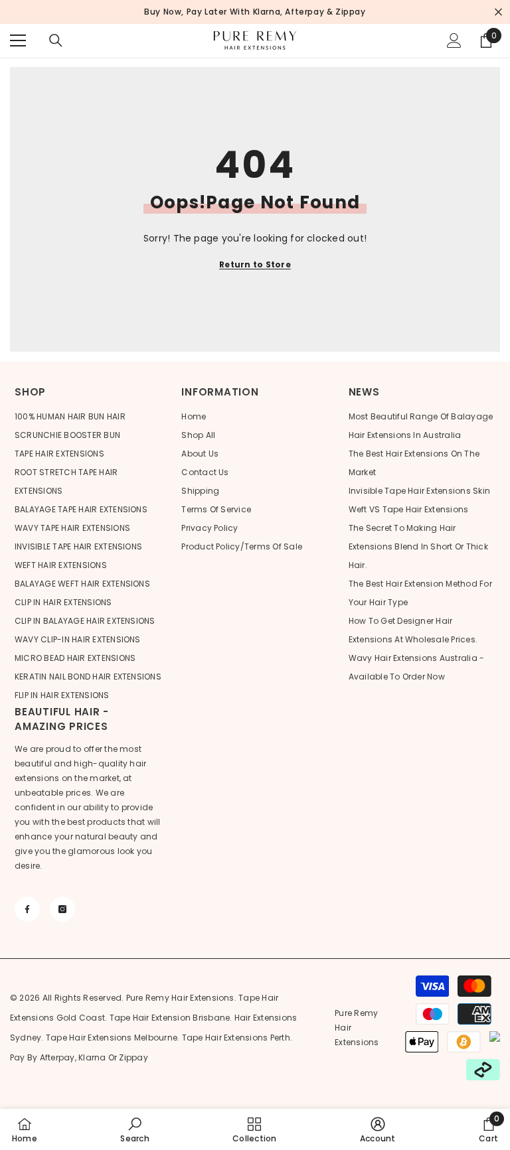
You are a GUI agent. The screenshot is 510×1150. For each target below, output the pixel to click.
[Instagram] (62, 909)
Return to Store (255, 264)
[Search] (56, 40)
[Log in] (454, 40)
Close (498, 12)
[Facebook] (27, 909)
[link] (134, 1129)
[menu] (18, 40)
